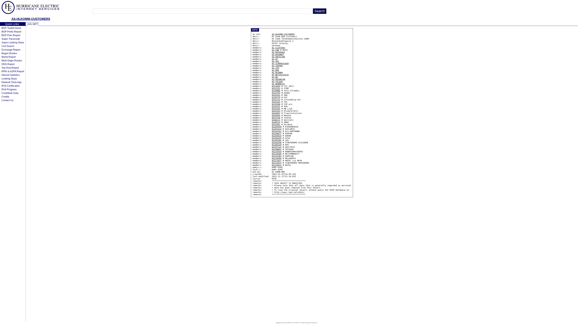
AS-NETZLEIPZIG (280, 75)
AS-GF (275, 59)
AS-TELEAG (277, 81)
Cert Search (8, 46)
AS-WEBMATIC (278, 84)
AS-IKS (275, 61)
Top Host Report (10, 67)
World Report (9, 57)
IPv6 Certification (11, 85)
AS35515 (276, 106)
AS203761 (276, 131)
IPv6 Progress (9, 89)
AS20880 (276, 91)
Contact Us (7, 100)
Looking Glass (9, 78)
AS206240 (276, 145)
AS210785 (276, 156)
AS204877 (276, 133)
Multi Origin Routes (12, 60)
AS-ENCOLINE (278, 57)
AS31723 (276, 100)
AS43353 (276, 111)
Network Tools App (12, 82)
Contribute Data (10, 93)
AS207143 (276, 147)
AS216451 (276, 165)
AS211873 (276, 163)
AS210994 (276, 158)
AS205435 (276, 138)
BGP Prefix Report (11, 31)
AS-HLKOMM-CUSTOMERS (30, 18)
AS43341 (276, 109)
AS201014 (276, 129)
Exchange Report (11, 49)
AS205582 (276, 140)
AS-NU (275, 77)
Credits (5, 96)
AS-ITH (275, 68)
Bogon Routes (9, 53)
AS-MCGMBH (277, 72)
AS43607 (276, 113)
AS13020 (276, 86)
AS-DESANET (278, 54)
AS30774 (276, 97)
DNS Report (8, 64)
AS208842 (276, 149)
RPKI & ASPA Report (13, 71)
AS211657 (276, 160)
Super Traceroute (11, 38)
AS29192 (276, 95)
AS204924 (276, 136)
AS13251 (276, 88)
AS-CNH (275, 50)
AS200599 (276, 127)
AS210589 (276, 154)
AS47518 (276, 118)
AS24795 (276, 93)
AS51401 (276, 124)
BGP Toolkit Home (11, 28)
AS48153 (276, 122)
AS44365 (276, 115)
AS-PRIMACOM (278, 79)
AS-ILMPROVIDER (280, 63)
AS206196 (276, 142)
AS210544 (276, 151)
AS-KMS (275, 70)
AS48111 (276, 120)
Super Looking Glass (13, 42)
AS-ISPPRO (277, 66)
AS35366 (276, 104)
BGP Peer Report (11, 35)
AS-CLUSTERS (278, 48)
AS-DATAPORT (278, 52)
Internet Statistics (11, 75)
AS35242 (276, 102)
